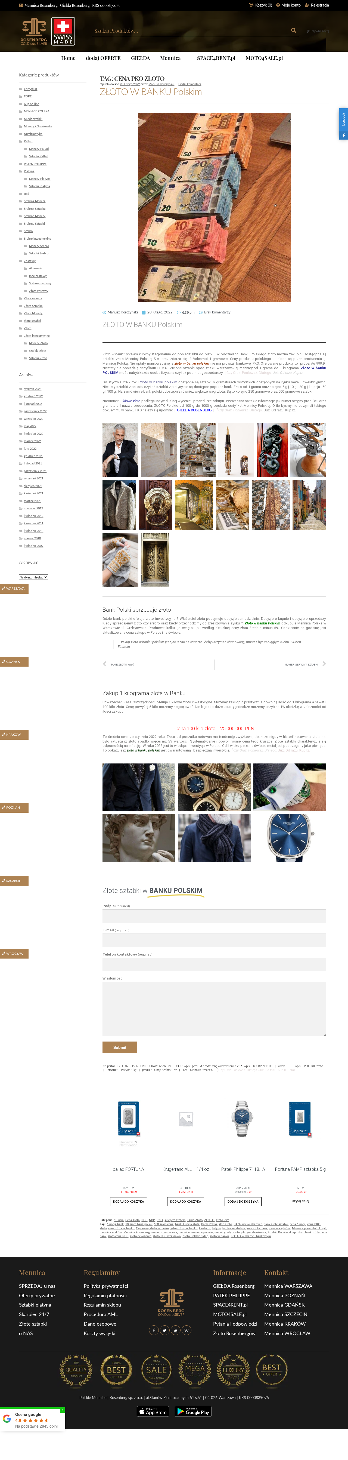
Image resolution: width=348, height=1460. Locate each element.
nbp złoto (233, 1232)
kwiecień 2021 (33, 493)
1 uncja (119, 1220)
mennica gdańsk (279, 1228)
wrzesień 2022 (33, 418)
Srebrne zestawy (40, 283)
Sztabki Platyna (39, 186)
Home (68, 57)
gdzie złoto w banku (183, 1228)
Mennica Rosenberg (136, 1232)
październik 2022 (35, 411)
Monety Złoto (38, 343)
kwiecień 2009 (33, 545)
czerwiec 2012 (33, 508)
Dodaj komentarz (189, 84)
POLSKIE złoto (313, 1066)
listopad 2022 (33, 403)
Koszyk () (263, 5)
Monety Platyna (40, 178)
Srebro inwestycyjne (37, 238)
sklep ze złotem (174, 1220)
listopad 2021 (33, 463)
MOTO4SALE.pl (264, 57)
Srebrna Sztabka (35, 208)
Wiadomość (112, 978)
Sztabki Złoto (38, 358)
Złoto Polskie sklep (195, 1236)
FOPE (28, 96)
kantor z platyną (210, 1228)
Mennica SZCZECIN (285, 1314)
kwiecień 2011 (33, 523)
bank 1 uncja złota (187, 1224)
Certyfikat (30, 89)
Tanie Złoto (195, 1220)
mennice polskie (202, 1232)
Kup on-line (31, 104)
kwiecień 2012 (33, 516)
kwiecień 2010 (33, 530)
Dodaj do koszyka (128, 1201)
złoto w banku (219, 1236)
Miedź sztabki (33, 119)
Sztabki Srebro (38, 253)
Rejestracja (320, 5)
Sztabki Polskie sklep (282, 1232)
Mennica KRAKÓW (285, 1324)
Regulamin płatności (105, 1295)
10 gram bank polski (138, 1224)
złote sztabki (32, 320)
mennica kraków (111, 1232)
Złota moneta (33, 298)
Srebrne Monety (34, 216)
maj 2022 (30, 426)
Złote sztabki (33, 1324)
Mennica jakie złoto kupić (309, 1228)
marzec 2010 (32, 538)
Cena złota (132, 1220)
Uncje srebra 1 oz (165, 1069)
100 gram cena (163, 1224)
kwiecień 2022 (33, 433)
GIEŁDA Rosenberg (233, 1286)
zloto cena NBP (118, 1236)
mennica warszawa (164, 1232)
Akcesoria (35, 268)
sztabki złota (37, 350)
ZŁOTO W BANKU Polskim (151, 92)
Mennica (170, 57)
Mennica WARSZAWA (288, 1286)
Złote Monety (33, 313)
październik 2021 (35, 471)
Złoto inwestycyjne (37, 335)
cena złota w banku (121, 1228)
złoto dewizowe (140, 1236)
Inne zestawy (38, 276)
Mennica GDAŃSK (284, 1305)
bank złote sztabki (276, 1224)
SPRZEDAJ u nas (37, 1286)
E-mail (115, 930)
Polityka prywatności (106, 1286)
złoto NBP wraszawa (167, 1236)
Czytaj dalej (300, 1201)
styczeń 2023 (32, 388)
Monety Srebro (39, 246)
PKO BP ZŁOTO (261, 1066)
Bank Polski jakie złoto (216, 1224)
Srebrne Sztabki (34, 223)
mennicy (220, 1232)
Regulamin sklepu (102, 1305)
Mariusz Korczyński (161, 84)
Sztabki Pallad (38, 156)
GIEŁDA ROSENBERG (131, 1066)
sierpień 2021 (33, 486)
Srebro (28, 231)
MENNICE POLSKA (36, 111)
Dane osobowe (100, 1324)
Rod (26, 193)
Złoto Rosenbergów (234, 1333)
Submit (119, 1047)
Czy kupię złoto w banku (152, 1228)
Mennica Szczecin (201, 1069)
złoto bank (304, 1232)
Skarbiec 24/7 (34, 1314)
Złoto (27, 328)
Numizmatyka (33, 134)
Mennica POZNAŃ (284, 1295)
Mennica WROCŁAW (287, 1333)
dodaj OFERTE (103, 57)
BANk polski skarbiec (248, 1224)
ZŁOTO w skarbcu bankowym (251, 1236)
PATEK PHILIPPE (35, 163)
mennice (184, 1232)
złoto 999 (222, 1220)
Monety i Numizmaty (38, 126)
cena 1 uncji (298, 1224)
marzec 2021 (32, 501)
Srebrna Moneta (34, 201)
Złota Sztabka (33, 305)
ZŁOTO (209, 1220)
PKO (160, 1220)
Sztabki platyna (35, 1305)
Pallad (28, 141)
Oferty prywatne (37, 1295)
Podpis (116, 906)
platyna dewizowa (253, 1232)
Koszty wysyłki (99, 1333)
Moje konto (291, 5)
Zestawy (30, 261)
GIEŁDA (140, 57)
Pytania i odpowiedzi (235, 1324)
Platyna (29, 171)
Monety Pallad (39, 148)
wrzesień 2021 (33, 478)
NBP (144, 1220)
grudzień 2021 (33, 456)
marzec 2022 (32, 441)
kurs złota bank (257, 1228)
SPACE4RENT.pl (216, 57)
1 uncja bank (115, 1224)
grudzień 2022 (33, 396)
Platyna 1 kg (128, 1069)
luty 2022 (30, 448)
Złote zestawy (38, 290)
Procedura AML (101, 1314)
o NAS (26, 1333)
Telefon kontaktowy (127, 954)
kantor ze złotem (233, 1228)
